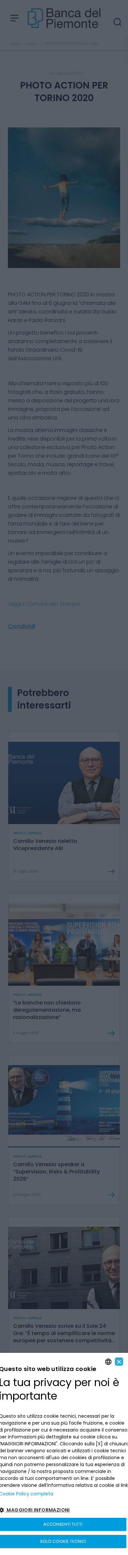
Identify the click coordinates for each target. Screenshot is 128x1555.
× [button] (119, 1361)
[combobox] (108, 1361)
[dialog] (64, 1454)
